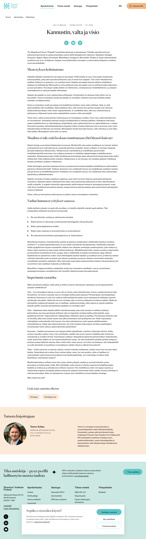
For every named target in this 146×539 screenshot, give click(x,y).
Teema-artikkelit (34, 499)
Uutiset (30, 492)
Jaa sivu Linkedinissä (73, 43)
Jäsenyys (78, 5)
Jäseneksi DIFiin (57, 492)
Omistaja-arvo (50, 396)
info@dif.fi (8, 505)
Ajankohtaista (47, 5)
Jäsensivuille (138, 5)
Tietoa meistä (63, 5)
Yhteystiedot (92, 5)
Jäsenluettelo (56, 495)
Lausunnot (31, 503)
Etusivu (8, 17)
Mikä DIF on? (80, 492)
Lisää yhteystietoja (11, 508)
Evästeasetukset (109, 526)
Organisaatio (80, 495)
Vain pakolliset (109, 519)
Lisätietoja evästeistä (42, 522)
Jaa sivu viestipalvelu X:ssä (66, 43)
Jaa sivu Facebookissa (80, 43)
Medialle (102, 492)
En (120, 5)
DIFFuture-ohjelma (59, 499)
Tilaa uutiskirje (133, 471)
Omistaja (34, 396)
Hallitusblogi (30, 17)
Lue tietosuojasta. (81, 475)
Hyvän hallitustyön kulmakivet (82, 500)
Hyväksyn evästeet (109, 512)
